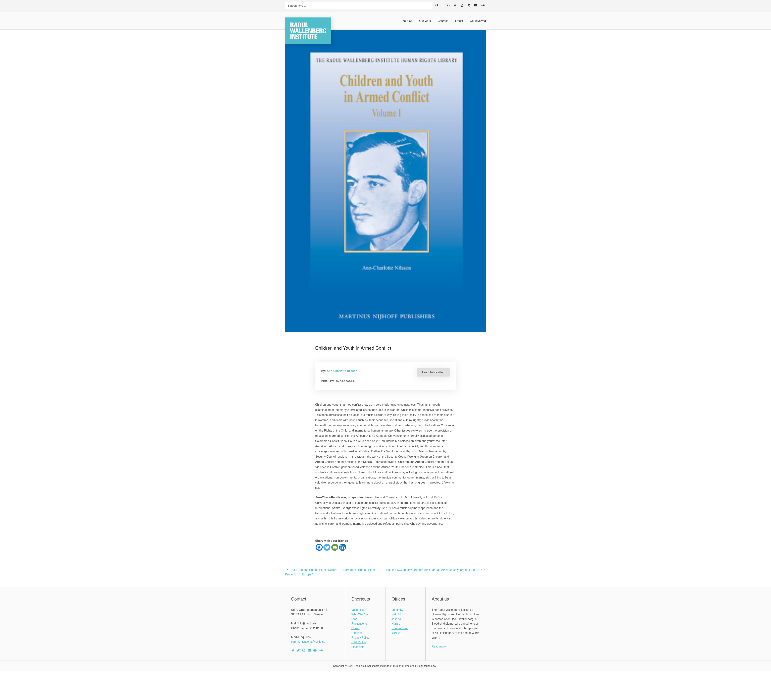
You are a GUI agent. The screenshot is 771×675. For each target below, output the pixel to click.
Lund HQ (397, 609)
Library (355, 628)
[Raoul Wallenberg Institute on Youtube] (315, 650)
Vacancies (357, 609)
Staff (354, 619)
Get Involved (478, 20)
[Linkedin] (342, 547)
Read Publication (433, 372)
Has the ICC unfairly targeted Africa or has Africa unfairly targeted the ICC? (434, 569)
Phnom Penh (400, 628)
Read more (439, 646)
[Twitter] (326, 547)
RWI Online (358, 642)
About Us (406, 20)
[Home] (308, 30)
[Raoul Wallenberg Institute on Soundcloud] (321, 650)
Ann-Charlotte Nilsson (342, 371)
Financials (357, 646)
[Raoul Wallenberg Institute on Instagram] (303, 650)
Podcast (356, 632)
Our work (425, 20)
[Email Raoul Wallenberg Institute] (309, 650)
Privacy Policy (360, 637)
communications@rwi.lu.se (308, 641)
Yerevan (397, 632)
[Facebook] (319, 547)
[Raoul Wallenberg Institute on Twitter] (298, 650)
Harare (396, 623)
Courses (443, 20)
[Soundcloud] (482, 5)
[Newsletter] (476, 5)
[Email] (334, 547)
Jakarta (396, 619)
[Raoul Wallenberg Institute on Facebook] (293, 650)
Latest (459, 20)
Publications (359, 623)
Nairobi (396, 614)
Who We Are (359, 614)
